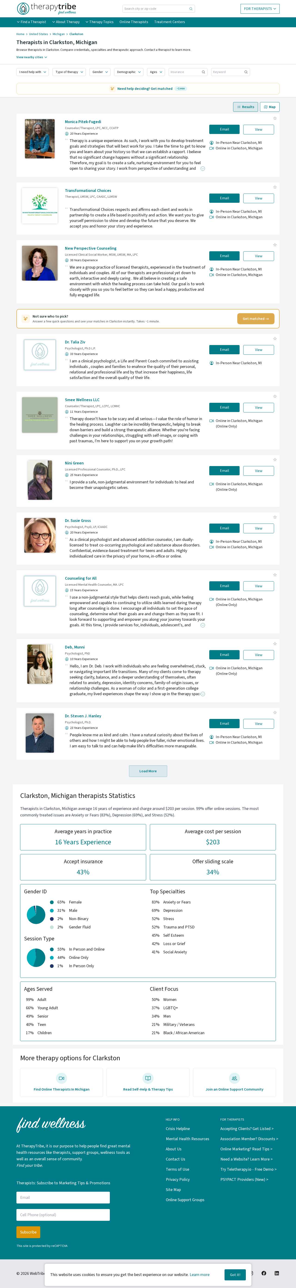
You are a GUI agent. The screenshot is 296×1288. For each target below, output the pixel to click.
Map (272, 106)
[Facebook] (264, 1273)
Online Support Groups (185, 1200)
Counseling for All (81, 578)
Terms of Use (177, 1169)
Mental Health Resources (187, 1139)
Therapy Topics (101, 21)
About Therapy (68, 21)
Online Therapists (134, 21)
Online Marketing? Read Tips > (246, 1149)
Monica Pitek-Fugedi (83, 122)
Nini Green (74, 463)
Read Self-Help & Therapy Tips (148, 1089)
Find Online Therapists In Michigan (61, 1089)
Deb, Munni (75, 647)
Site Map (173, 1190)
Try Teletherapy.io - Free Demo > (248, 1169)
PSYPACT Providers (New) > (244, 1179)
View (258, 129)
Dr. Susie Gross (78, 521)
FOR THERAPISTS (258, 8)
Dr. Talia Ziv (75, 342)
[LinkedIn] (277, 1273)
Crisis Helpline (178, 1129)
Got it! (235, 1274)
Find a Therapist (33, 21)
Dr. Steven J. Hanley (83, 716)
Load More (148, 771)
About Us (174, 1149)
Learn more (200, 1275)
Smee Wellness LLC (82, 400)
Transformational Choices (88, 191)
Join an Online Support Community (234, 1089)
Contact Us (175, 1159)
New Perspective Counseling (91, 248)
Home (20, 34)
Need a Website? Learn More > (246, 1159)
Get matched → (256, 318)
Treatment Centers (169, 21)
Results (248, 106)
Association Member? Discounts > (249, 1139)
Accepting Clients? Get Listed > (247, 1129)
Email (224, 129)
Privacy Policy (178, 1179)
